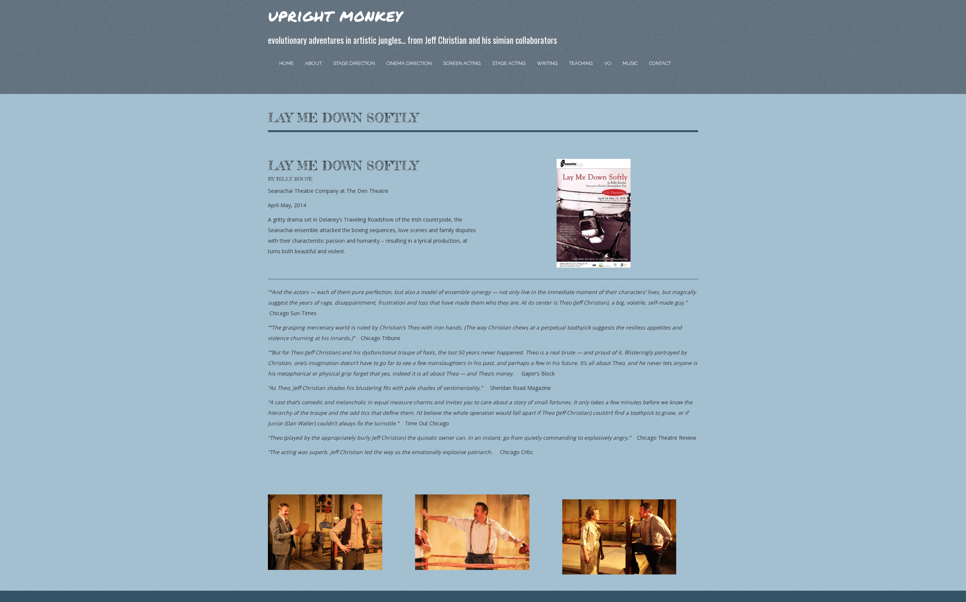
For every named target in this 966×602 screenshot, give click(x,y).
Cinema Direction (409, 63)
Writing (547, 63)
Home (286, 63)
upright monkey (335, 15)
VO (607, 63)
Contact (660, 63)
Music (630, 63)
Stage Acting (509, 63)
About (313, 63)
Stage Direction (354, 63)
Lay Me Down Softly (343, 117)
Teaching (581, 63)
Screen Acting (462, 63)
